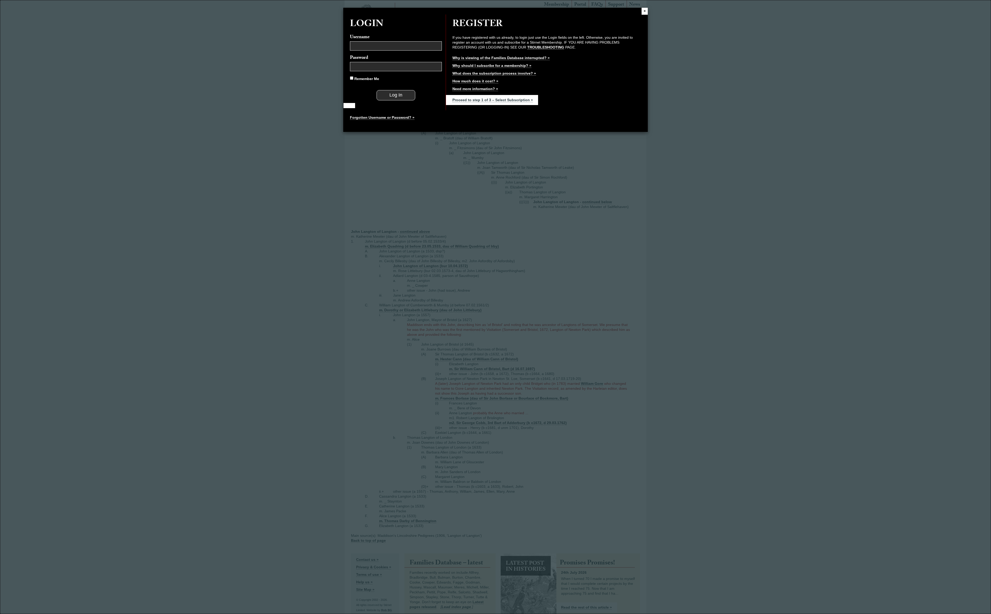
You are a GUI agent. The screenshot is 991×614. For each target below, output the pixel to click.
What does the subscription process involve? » (494, 73)
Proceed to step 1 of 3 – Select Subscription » (492, 100)
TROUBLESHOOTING (545, 47)
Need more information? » (475, 89)
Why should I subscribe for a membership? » (491, 65)
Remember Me (366, 79)
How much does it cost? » (475, 81)
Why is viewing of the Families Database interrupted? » (501, 58)
